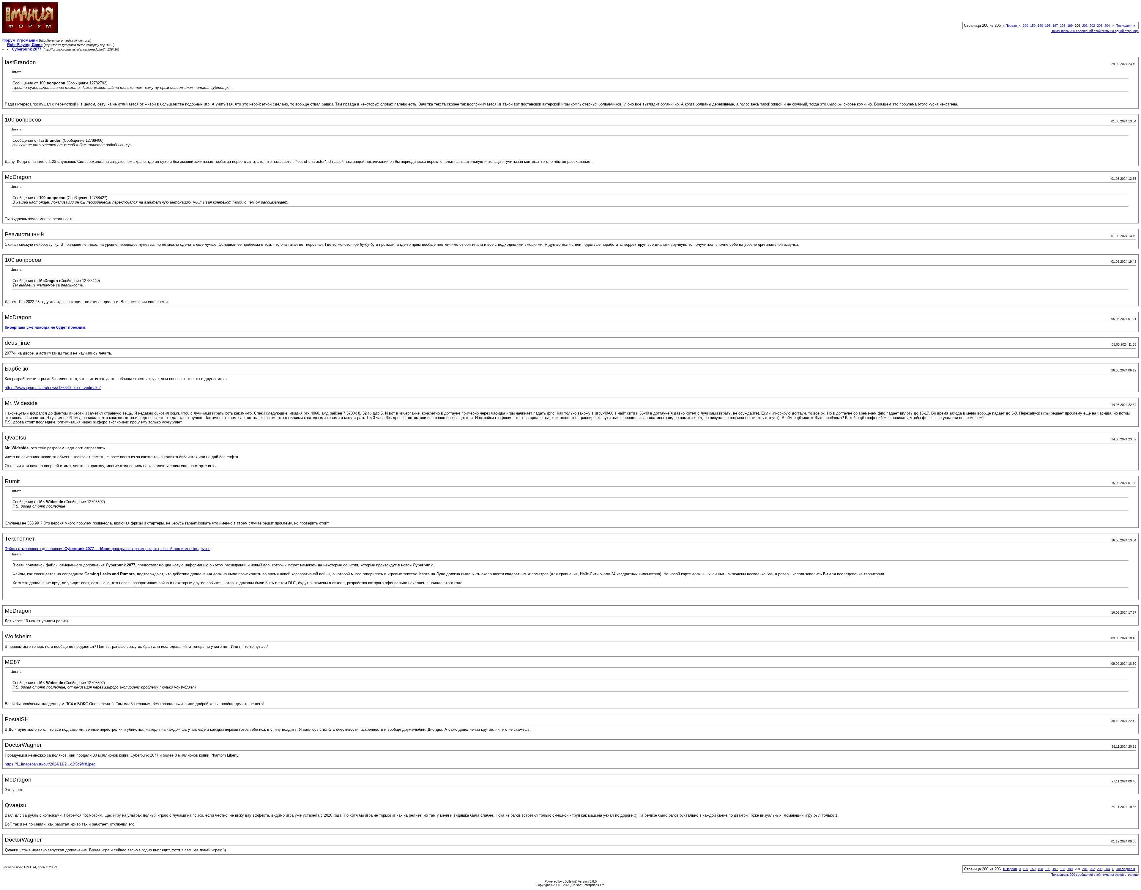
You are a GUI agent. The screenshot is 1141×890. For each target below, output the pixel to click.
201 (1085, 25)
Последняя (1125, 25)
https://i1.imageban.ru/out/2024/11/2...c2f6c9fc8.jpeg (50, 764)
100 (1025, 25)
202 (1092, 25)
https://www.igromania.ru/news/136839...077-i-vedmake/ (53, 387)
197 (1055, 25)
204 (1107, 25)
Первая (1010, 25)
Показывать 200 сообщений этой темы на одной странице (1095, 31)
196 (1047, 25)
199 (1070, 25)
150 (1033, 25)
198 (1062, 25)
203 (1099, 25)
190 (1040, 25)
